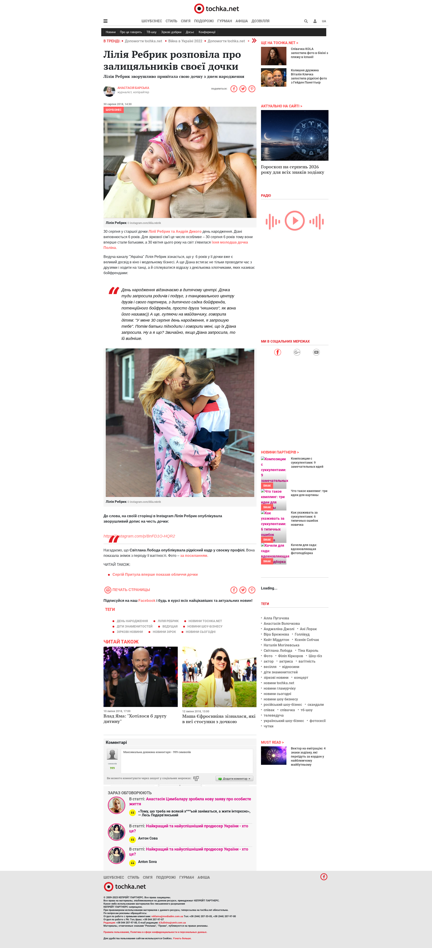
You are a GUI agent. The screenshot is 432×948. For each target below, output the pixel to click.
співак (269, 710)
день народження (132, 621)
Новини (111, 32)
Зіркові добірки (171, 32)
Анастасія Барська (133, 88)
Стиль (171, 21)
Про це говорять (131, 32)
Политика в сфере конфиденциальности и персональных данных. (168, 932)
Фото (268, 656)
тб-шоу (307, 710)
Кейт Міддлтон (276, 640)
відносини (290, 667)
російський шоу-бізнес (283, 704)
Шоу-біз (315, 656)
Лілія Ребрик (168, 621)
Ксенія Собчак (307, 640)
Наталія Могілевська (281, 645)
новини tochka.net (205, 621)
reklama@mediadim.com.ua (167, 916)
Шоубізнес (152, 21)
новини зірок (164, 632)
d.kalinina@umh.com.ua (172, 922)
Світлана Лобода (278, 650)
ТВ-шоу (151, 32)
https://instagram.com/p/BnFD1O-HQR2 (139, 536)
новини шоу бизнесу (281, 699)
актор (269, 661)
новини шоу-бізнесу (205, 626)
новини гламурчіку (280, 688)
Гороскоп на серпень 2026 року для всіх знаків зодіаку (292, 169)
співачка (287, 710)
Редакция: (110, 922)
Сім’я (186, 21)
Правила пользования (116, 932)
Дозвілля (261, 21)
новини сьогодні (201, 632)
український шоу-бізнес (284, 721)
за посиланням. (194, 556)
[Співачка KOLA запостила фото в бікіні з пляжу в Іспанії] (273, 56)
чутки (268, 726)
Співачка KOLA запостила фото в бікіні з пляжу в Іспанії (309, 53)
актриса (286, 661)
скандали (316, 704)
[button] (315, 21)
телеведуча (274, 715)
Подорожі (204, 21)
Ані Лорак (308, 629)
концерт (301, 677)
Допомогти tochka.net (144, 41)
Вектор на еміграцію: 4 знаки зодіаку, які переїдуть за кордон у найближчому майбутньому (308, 756)
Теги (265, 604)
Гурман (224, 21)
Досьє (190, 32)
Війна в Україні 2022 (185, 41)
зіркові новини (130, 632)
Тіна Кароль (308, 650)
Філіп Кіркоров (290, 656)
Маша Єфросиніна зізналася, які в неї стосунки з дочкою (219, 719)
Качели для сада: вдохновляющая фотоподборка (304, 549)
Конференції (207, 32)
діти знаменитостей (135, 626)
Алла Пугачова (276, 618)
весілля (270, 667)
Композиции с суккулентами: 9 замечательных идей (307, 462)
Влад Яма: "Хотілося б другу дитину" (135, 718)
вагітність (307, 661)
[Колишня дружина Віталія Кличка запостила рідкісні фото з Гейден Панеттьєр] (273, 77)
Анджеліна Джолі (279, 629)
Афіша (242, 21)
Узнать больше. (182, 938)
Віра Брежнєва (276, 634)
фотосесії (318, 721)
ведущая (170, 626)
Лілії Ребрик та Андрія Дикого (175, 231)
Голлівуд (302, 634)
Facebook (146, 601)
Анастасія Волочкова (282, 623)
